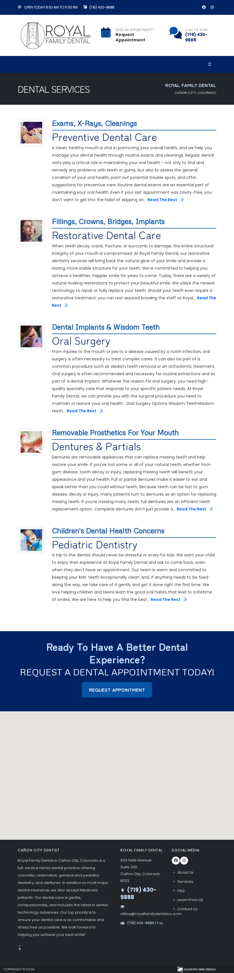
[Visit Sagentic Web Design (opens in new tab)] (196, 969)
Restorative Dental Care (106, 235)
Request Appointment (130, 37)
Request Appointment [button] (117, 689)
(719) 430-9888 (101, 7)
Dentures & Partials (96, 446)
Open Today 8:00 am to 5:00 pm (50, 7)
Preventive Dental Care (104, 136)
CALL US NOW (196, 30)
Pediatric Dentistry (95, 544)
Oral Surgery (81, 340)
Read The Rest (163, 200)
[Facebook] (204, 7)
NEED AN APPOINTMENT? (135, 30)
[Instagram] (212, 7)
